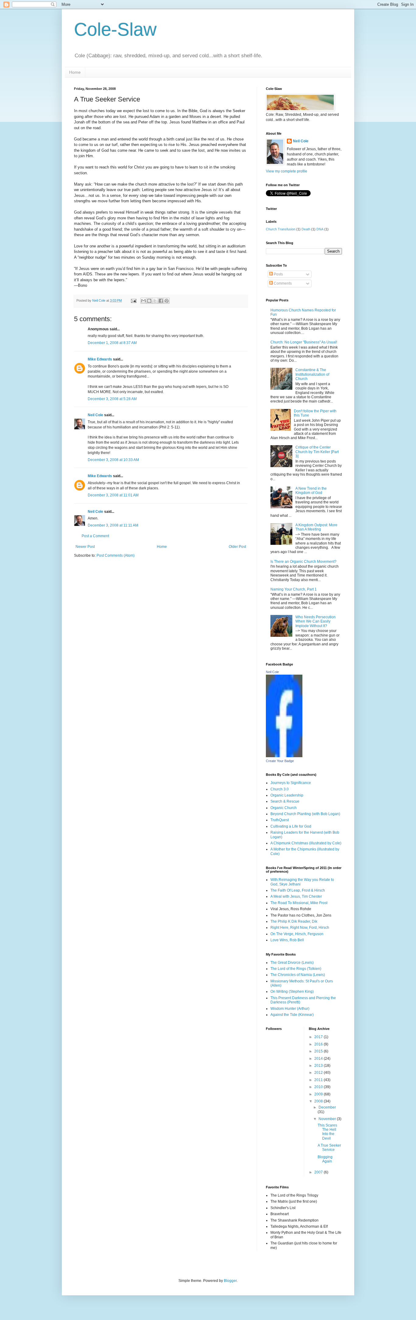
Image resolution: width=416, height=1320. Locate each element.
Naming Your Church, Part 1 (293, 589)
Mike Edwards (100, 359)
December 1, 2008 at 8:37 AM (112, 343)
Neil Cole (95, 415)
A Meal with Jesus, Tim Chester (296, 896)
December (327, 1107)
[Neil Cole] (284, 756)
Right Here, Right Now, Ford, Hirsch (299, 927)
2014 (319, 1058)
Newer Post (85, 547)
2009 (319, 1094)
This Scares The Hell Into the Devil (327, 1132)
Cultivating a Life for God (290, 826)
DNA (319, 229)
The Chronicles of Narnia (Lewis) (297, 975)
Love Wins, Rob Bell (287, 940)
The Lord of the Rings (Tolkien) (295, 969)
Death (305, 229)
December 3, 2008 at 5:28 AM (112, 399)
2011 (319, 1080)
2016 (319, 1044)
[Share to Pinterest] (167, 301)
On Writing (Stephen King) (292, 991)
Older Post (237, 547)
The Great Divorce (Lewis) (292, 962)
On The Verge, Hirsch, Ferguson (296, 934)
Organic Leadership (286, 795)
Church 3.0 (279, 789)
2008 (319, 1101)
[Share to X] (155, 301)
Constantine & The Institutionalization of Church (312, 374)
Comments (282, 283)
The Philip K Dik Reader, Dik (293, 921)
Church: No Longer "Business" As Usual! (303, 342)
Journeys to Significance (290, 783)
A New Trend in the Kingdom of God (311, 490)
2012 (319, 1072)
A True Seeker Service (329, 1147)
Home (75, 72)
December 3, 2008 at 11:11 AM (113, 525)
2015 (319, 1051)
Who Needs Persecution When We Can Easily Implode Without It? (315, 621)
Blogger (230, 1281)
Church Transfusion (280, 229)
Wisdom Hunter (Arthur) (289, 1008)
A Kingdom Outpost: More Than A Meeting (316, 527)
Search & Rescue (284, 801)
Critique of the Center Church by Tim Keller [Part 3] (317, 451)
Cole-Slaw (115, 29)
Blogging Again (325, 1159)
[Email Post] (133, 300)
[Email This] (143, 301)
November (328, 1119)
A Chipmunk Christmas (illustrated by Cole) (305, 843)
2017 (319, 1037)
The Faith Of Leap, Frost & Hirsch (297, 890)
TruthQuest (279, 820)
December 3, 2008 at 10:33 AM (113, 460)
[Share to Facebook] (161, 301)
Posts (278, 274)
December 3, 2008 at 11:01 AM (113, 495)
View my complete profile (286, 171)
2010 (319, 1087)
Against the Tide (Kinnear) (292, 1015)
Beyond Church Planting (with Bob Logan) (305, 814)
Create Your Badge (280, 761)
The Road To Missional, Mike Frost (298, 903)
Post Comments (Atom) (116, 555)
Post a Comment (95, 536)
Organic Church (283, 808)
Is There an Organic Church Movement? (303, 561)
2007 (319, 1172)
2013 (319, 1065)
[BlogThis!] (149, 301)
